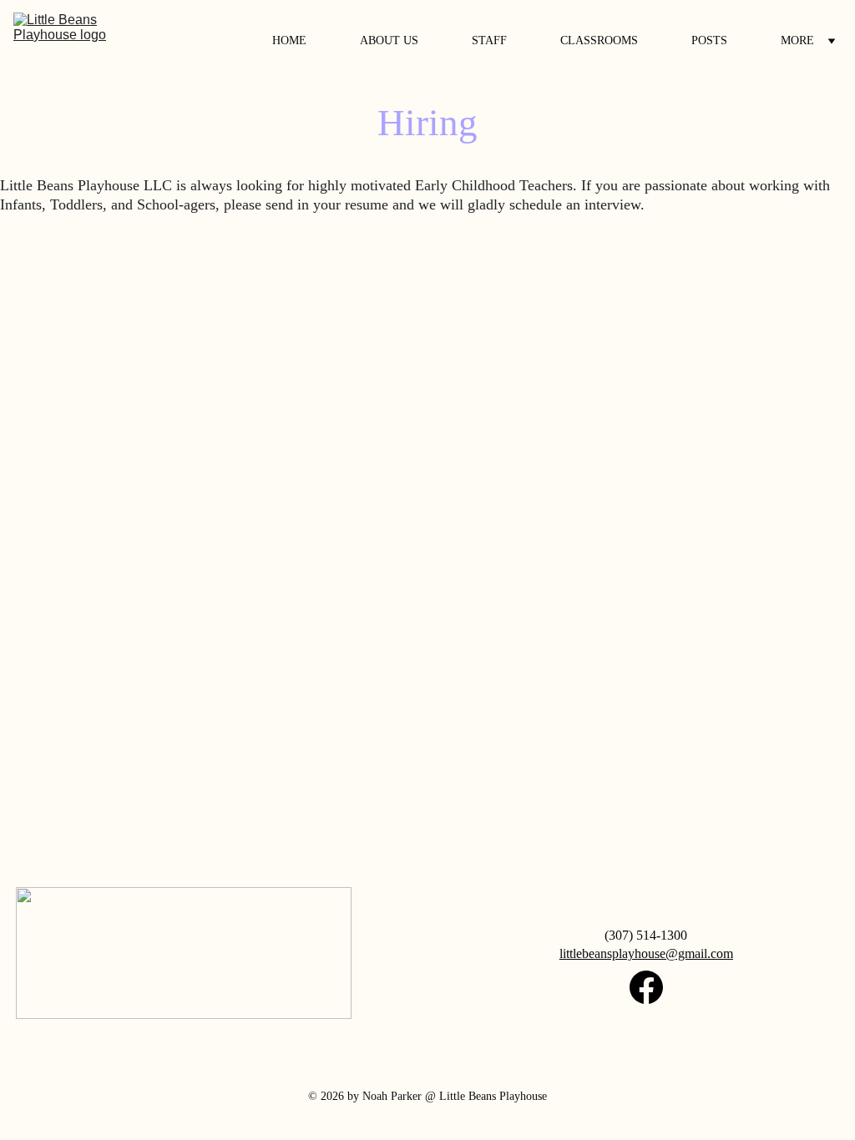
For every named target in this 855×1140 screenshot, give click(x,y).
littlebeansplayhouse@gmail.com (646, 953)
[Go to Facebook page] (646, 987)
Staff (489, 40)
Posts (709, 40)
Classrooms (599, 40)
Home (289, 40)
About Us (389, 40)
